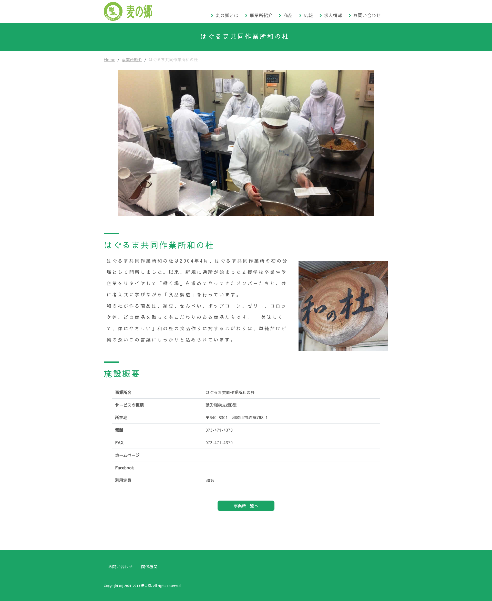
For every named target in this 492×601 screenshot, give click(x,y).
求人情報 (333, 15)
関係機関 (149, 566)
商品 (288, 15)
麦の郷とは (227, 15)
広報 (308, 15)
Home (109, 59)
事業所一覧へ (246, 506)
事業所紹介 (261, 15)
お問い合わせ (367, 15)
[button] (137, 143)
